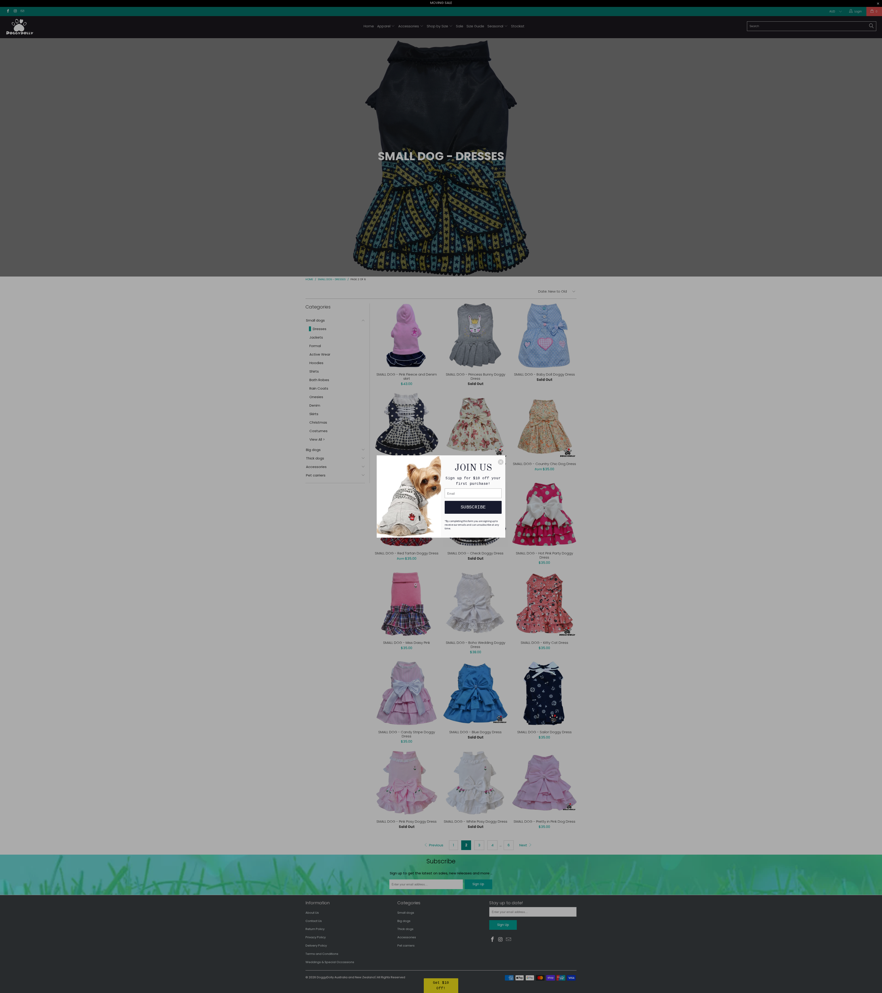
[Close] (500, 462)
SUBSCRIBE (473, 507)
